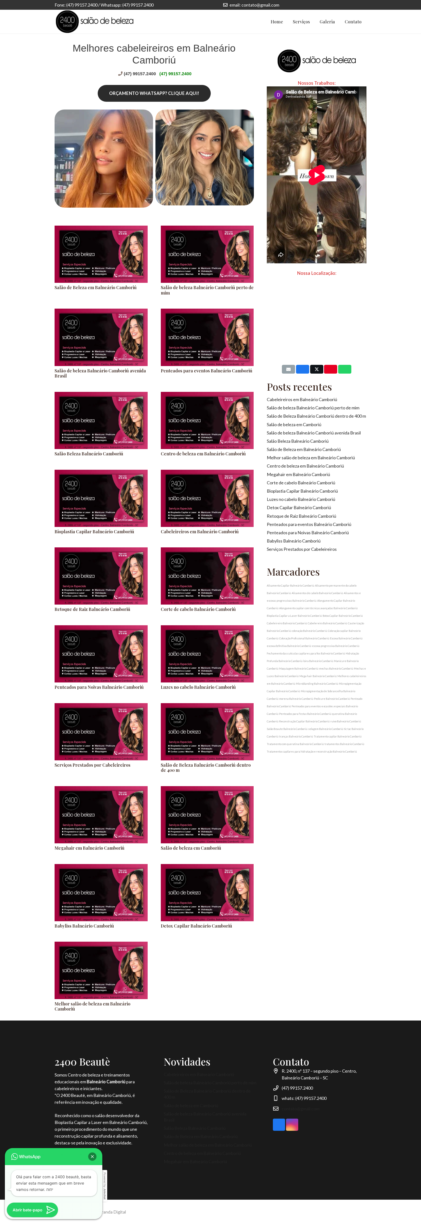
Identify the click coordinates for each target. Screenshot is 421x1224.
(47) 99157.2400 (140, 73)
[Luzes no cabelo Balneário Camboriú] (207, 653)
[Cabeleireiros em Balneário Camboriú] (207, 498)
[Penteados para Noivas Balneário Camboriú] (101, 653)
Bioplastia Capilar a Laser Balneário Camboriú (294, 615)
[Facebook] (362, 4)
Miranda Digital (111, 1212)
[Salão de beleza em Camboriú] (207, 814)
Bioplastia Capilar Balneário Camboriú (94, 531)
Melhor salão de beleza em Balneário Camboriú (92, 1006)
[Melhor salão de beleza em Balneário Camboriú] (101, 970)
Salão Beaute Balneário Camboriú (287, 728)
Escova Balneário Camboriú (346, 638)
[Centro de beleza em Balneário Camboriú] (207, 420)
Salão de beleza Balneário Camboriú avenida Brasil (100, 373)
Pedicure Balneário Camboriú (332, 698)
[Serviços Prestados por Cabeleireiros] (101, 731)
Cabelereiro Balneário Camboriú (327, 623)
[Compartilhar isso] (302, 369)
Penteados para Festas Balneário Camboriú (305, 713)
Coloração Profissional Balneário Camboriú (304, 638)
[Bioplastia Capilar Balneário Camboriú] (101, 498)
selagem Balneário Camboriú (325, 728)
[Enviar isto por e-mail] (288, 369)
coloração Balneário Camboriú (309, 630)
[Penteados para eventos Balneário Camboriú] (207, 337)
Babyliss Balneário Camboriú (84, 926)
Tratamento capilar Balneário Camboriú (338, 736)
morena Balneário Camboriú (296, 698)
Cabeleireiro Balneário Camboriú (287, 623)
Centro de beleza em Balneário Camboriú (203, 454)
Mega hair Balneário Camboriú (318, 676)
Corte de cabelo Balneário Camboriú (198, 609)
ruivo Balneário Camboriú (345, 721)
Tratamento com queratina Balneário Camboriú (295, 743)
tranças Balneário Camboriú (296, 736)
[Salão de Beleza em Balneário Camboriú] (101, 254)
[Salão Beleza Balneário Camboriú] (101, 420)
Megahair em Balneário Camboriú (89, 848)
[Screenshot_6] (204, 161)
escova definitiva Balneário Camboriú (289, 645)
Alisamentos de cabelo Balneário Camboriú (317, 593)
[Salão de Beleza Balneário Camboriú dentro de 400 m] (207, 731)
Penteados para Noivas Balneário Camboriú (99, 687)
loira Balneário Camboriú (318, 661)
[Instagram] (353, 4)
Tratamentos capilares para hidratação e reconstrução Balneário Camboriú (312, 751)
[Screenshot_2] (104, 161)
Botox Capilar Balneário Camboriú (343, 615)
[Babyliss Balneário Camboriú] (101, 892)
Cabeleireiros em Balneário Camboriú (200, 531)
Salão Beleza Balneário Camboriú (89, 454)
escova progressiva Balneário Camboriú (335, 645)
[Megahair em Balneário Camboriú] (101, 814)
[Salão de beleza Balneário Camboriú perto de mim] (207, 254)
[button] (92, 1156)
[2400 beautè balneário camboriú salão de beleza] (94, 22)
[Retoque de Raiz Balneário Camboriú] (101, 576)
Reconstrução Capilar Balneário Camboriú (304, 721)
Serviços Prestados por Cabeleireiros (92, 765)
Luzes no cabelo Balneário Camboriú (198, 687)
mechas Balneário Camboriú (336, 668)
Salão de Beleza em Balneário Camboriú (96, 287)
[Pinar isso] (330, 369)
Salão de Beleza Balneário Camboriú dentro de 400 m (206, 767)
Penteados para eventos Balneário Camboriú (206, 371)
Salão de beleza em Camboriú (191, 848)
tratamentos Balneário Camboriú (344, 743)
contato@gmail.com (300, 1108)
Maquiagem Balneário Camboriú (298, 668)
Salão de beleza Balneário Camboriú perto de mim (207, 290)
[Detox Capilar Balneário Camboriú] (207, 892)
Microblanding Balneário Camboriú (317, 683)
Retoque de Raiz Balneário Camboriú (92, 609)
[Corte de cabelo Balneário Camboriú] (207, 576)
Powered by (104, 1185)
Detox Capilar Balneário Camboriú (196, 926)
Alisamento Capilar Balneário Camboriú (290, 585)
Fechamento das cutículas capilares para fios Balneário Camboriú (306, 653)
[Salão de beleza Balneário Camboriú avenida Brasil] (101, 337)
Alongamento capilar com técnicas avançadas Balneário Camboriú (318, 608)
